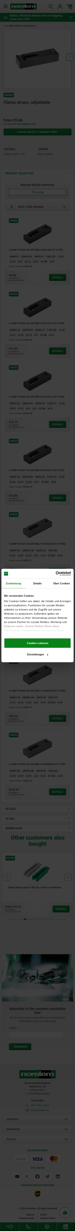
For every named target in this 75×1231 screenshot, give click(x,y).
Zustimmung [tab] (13, 583)
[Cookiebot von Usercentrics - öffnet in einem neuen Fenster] (55, 573)
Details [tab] (37, 583)
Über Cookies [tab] (61, 583)
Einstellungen (35, 654)
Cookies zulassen (37, 642)
